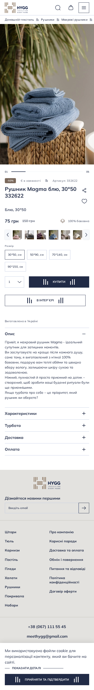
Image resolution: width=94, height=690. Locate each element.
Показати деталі (26, 668)
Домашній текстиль (19, 19)
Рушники (47, 19)
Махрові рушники (74, 19)
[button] (18, 171)
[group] (17, 235)
